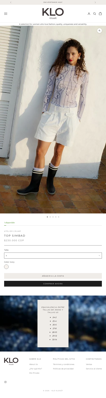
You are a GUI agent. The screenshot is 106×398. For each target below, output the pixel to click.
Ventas (89, 364)
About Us (33, 364)
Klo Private (34, 373)
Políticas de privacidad (63, 369)
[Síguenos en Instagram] (5, 382)
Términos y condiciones (63, 364)
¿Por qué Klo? (35, 369)
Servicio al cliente (94, 369)
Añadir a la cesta (53, 276)
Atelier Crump (12, 231)
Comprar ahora (53, 284)
